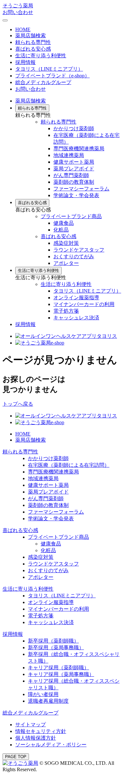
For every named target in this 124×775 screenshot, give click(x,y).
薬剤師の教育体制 (73, 182)
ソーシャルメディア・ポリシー (50, 744)
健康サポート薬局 (73, 162)
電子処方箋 (66, 311)
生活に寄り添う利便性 (40, 55)
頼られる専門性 (33, 42)
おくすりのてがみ (73, 256)
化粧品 (61, 229)
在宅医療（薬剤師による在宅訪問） (68, 465)
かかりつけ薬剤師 (73, 128)
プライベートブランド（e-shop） (52, 75)
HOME (23, 29)
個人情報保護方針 (35, 738)
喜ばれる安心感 (33, 49)
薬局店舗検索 (30, 35)
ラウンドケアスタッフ (78, 249)
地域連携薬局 (68, 155)
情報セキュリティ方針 (40, 731)
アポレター (66, 263)
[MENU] (5, 20)
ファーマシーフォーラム (81, 188)
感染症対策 (66, 243)
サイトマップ (30, 724)
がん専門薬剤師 (71, 175)
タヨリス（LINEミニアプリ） (49, 69)
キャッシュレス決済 (76, 317)
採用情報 (25, 324)
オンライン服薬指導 (76, 297)
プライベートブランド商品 (71, 216)
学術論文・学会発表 (76, 195)
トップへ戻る (18, 404)
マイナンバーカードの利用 (83, 304)
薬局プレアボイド (73, 168)
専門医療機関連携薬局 (78, 148)
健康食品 (63, 223)
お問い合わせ (18, 12)
